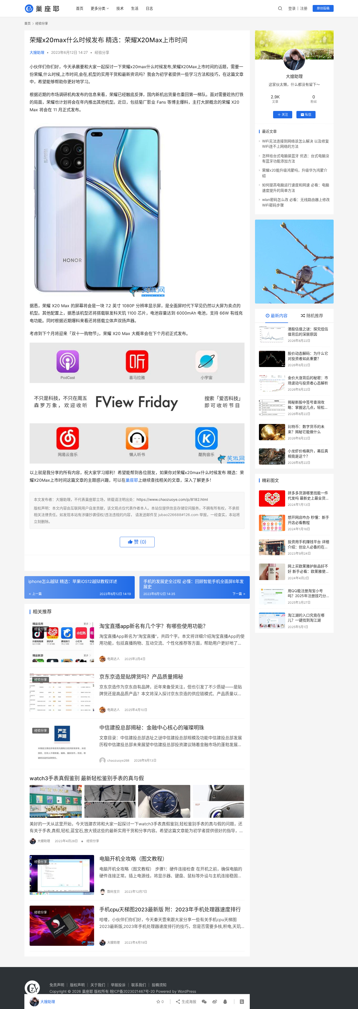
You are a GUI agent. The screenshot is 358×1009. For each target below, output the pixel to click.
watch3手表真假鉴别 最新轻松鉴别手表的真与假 (87, 778)
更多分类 (98, 8)
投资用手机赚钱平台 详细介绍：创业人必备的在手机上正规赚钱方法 (308, 546)
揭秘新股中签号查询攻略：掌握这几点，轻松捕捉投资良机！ (308, 407)
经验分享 (102, 52)
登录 (292, 8)
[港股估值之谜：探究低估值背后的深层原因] (272, 334)
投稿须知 (159, 985)
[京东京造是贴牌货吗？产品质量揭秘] (62, 693)
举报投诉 (118, 985)
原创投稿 (323, 8)
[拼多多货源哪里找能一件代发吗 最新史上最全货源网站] (272, 498)
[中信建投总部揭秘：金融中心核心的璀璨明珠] (62, 744)
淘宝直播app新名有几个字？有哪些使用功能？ (153, 626)
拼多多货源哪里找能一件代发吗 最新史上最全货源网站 (308, 498)
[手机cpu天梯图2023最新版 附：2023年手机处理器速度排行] (62, 926)
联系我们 (138, 985)
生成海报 (188, 1001)
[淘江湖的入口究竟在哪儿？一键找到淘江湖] (272, 621)
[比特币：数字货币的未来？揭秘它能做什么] (272, 432)
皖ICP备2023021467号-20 (132, 991)
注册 (303, 8)
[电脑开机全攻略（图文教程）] (62, 875)
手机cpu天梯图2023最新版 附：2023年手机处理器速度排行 (170, 909)
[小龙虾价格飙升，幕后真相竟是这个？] (272, 456)
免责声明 (57, 985)
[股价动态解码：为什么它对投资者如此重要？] (272, 359)
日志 (149, 8)
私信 (308, 114)
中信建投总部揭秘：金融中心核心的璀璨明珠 (151, 728)
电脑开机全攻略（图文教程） (133, 859)
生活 (134, 8)
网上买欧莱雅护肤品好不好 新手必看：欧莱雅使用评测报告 (308, 571)
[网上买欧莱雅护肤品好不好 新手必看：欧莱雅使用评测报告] (272, 572)
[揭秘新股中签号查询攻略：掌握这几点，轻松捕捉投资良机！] (272, 408)
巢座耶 (132, 480)
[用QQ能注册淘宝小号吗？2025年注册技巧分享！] (272, 596)
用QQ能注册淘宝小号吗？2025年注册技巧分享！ (307, 595)
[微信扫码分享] (204, 1001)
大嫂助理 (37, 52)
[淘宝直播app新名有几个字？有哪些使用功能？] (62, 642)
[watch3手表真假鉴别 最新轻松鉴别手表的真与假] (137, 801)
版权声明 (77, 985)
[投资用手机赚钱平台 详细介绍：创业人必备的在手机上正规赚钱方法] (272, 547)
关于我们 (97, 985)
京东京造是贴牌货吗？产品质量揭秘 (141, 677)
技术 (120, 8)
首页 (79, 8)
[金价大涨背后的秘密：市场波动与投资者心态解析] (272, 383)
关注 (285, 114)
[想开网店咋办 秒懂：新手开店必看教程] (272, 523)
